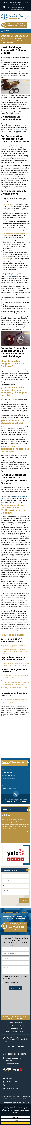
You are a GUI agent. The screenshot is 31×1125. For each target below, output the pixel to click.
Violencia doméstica (8, 779)
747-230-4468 (20, 26)
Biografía (18, 1023)
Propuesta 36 (7, 258)
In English (16, 4)
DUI (3, 782)
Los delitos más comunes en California (15, 680)
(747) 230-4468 (19, 801)
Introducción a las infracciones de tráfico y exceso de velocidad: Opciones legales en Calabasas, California (16, 701)
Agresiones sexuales (8, 775)
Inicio (11, 1023)
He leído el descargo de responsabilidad (11, 983)
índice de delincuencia (18, 129)
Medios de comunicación (16, 1025)
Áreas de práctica (15, 1028)
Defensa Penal (6, 769)
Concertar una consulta (15, 1046)
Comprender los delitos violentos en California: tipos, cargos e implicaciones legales (15, 651)
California (10, 277)
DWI (3, 785)
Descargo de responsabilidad (12, 976)
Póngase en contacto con (15, 1031)
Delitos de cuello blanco (9, 788)
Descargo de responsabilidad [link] (11, 1103)
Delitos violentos (8, 204)
